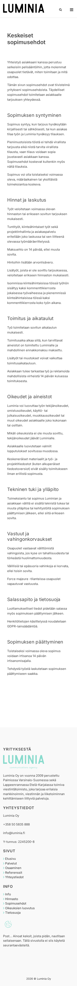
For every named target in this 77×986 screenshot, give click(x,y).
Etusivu (10, 859)
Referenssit (13, 872)
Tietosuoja (13, 913)
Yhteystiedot (14, 877)
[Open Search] (60, 10)
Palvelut (11, 863)
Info (8, 894)
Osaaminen (13, 868)
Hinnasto (11, 899)
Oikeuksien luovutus (20, 908)
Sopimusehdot (15, 903)
